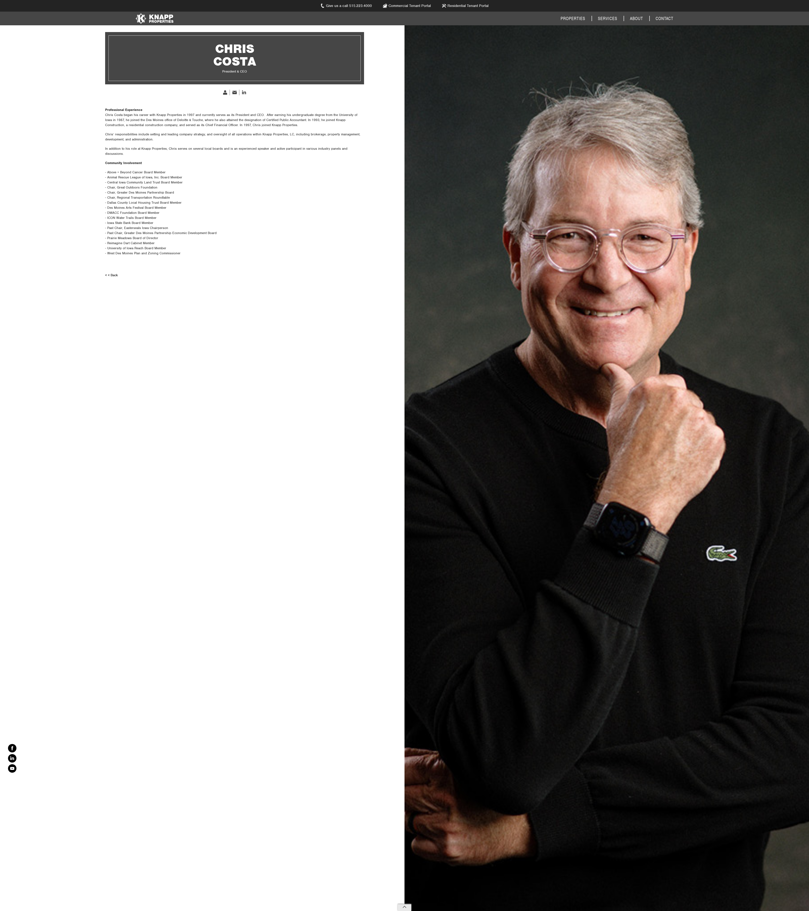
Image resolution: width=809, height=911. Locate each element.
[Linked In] (12, 758)
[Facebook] (12, 748)
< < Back (111, 275)
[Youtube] (12, 768)
